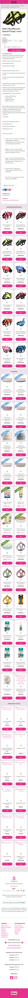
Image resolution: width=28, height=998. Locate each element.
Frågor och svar (5, 925)
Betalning (3, 929)
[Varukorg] (25, 2)
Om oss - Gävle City (19, 927)
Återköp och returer (6, 927)
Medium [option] (10, 40)
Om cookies (17, 930)
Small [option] (4, 40)
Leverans (3, 930)
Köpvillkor (3, 932)
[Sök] (5, 2)
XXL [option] (5, 44)
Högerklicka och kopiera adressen (10, 200)
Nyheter (17, 933)
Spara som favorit (9, 185)
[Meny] (2, 2)
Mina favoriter (4, 933)
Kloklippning (4, 935)
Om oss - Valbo (18, 925)
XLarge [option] (20, 40)
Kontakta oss (4, 936)
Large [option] (15, 40)
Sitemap (17, 932)
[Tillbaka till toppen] (23, 994)
